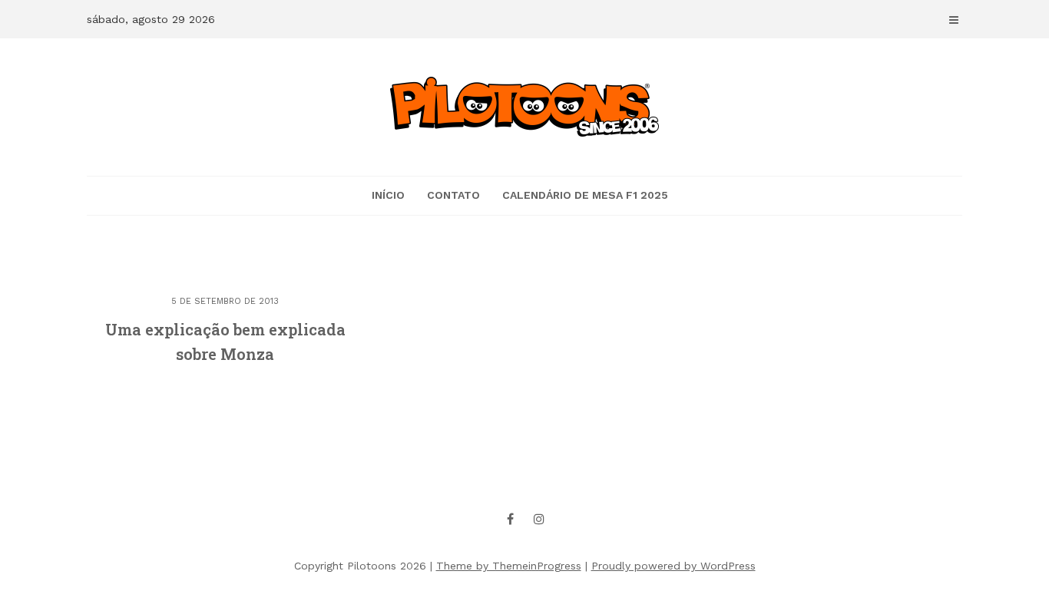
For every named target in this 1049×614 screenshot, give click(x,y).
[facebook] (511, 519)
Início (388, 195)
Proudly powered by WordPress (673, 566)
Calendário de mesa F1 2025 (585, 195)
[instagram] (539, 519)
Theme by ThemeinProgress (508, 566)
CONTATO (453, 195)
